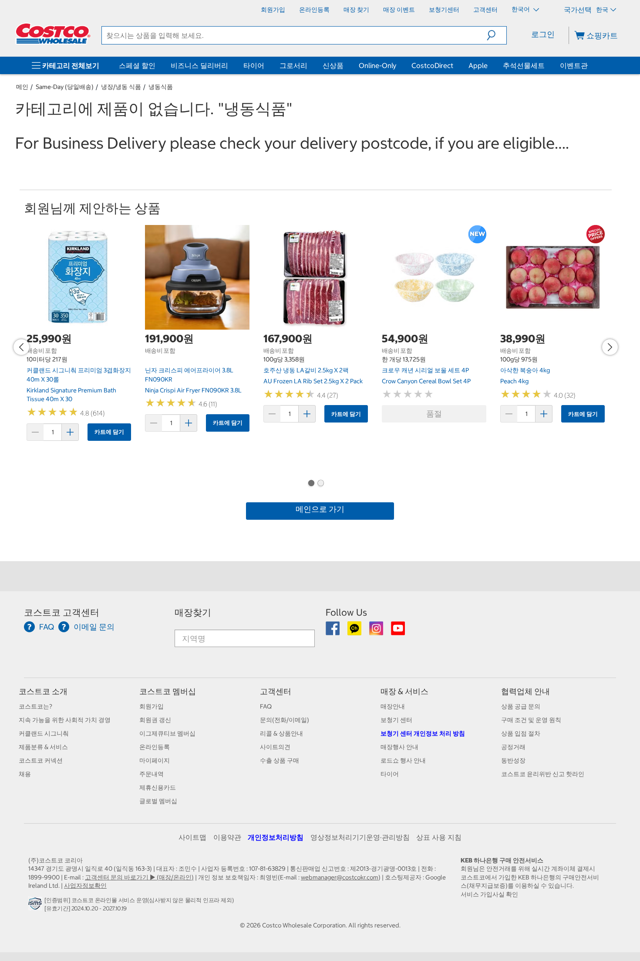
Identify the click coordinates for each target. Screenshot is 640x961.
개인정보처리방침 (275, 837)
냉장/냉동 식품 (121, 87)
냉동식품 (160, 87)
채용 (25, 774)
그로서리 (293, 65)
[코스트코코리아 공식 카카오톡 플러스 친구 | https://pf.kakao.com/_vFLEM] (355, 631)
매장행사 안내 (399, 747)
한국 (602, 10)
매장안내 (393, 706)
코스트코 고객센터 (61, 612)
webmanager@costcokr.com (339, 877)
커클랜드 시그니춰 (44, 733)
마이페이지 (154, 760)
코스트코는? (35, 706)
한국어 (521, 9)
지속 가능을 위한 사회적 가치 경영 (65, 720)
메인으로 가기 (320, 509)
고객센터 (275, 691)
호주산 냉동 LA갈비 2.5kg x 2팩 (306, 370)
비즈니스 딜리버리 (199, 65)
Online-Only (377, 65)
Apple (478, 65)
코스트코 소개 (43, 691)
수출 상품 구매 (279, 760)
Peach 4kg (514, 381)
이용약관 (227, 837)
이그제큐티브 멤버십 (167, 733)
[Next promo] (610, 347)
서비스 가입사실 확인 (489, 894)
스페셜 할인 (137, 65)
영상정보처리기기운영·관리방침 (360, 837)
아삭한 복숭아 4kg (525, 370)
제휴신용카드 (157, 787)
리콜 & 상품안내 (281, 733)
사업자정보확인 (85, 885)
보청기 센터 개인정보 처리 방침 (423, 733)
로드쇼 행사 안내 (403, 760)
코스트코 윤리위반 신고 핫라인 (542, 774)
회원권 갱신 (155, 720)
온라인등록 (154, 747)
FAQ (266, 706)
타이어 (253, 65)
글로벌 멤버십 (158, 801)
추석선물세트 (524, 65)
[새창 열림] (36, 906)
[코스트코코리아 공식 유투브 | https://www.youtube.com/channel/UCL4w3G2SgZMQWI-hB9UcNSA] (398, 631)
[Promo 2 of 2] (320, 484)
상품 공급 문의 (520, 706)
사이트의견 (275, 747)
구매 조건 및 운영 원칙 (531, 720)
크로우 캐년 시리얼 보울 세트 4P (425, 370)
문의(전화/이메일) (284, 720)
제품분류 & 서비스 (43, 747)
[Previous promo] (21, 347)
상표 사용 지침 (438, 837)
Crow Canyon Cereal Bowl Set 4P (426, 381)
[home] (53, 33)
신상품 (333, 65)
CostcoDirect (432, 65)
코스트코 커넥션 (41, 760)
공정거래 (513, 747)
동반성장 (513, 760)
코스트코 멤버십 (167, 691)
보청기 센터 (396, 720)
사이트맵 (192, 837)
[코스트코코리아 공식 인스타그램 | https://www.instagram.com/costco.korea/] (376, 631)
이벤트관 (574, 65)
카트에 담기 (109, 432)
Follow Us (346, 612)
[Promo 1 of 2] (310, 484)
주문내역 (151, 774)
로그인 (543, 34)
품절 (434, 414)
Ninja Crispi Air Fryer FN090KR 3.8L (193, 390)
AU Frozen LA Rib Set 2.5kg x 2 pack (313, 381)
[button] (496, 35)
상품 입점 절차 (520, 733)
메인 (22, 87)
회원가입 (151, 706)
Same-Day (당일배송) (65, 87)
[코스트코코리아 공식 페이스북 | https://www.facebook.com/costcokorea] (333, 631)
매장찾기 (193, 612)
